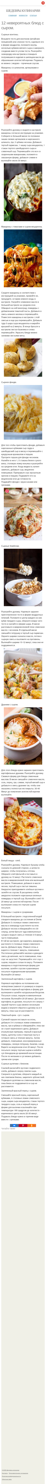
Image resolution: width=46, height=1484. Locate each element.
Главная (12, 15)
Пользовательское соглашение (18, 1473)
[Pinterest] (23, 1125)
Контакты (5, 1473)
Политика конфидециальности (11, 1476)
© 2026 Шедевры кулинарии (10, 1470)
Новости (23, 15)
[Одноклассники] (31, 1125)
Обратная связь (7, 1479)
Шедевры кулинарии (23, 10)
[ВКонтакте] (14, 1125)
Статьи (33, 15)
